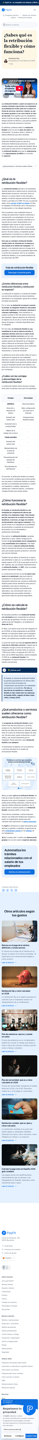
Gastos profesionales (9, 1331)
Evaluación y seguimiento (11, 1338)
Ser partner (6, 1309)
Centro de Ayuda (10, 1253)
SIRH (3, 1380)
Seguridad (5, 1352)
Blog (3, 1398)
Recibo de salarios (8, 1388)
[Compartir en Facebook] (7, 890)
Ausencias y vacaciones (10, 1324)
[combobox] (19, 24)
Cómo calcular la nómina (10, 1377)
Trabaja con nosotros (9, 1302)
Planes (4, 1345)
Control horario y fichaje (10, 1334)
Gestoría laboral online (10, 1384)
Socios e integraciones (10, 1341)
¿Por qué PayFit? (8, 1281)
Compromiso (6, 1292)
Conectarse (8, 1246)
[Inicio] (7, 9)
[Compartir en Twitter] (11, 890)
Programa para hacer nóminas (12, 1373)
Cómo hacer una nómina (10, 1370)
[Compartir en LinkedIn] (3, 890)
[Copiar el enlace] (16, 890)
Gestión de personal (9, 1327)
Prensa (4, 1299)
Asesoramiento (7, 1349)
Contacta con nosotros (12, 1249)
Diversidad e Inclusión (9, 1306)
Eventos (4, 1295)
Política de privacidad (11, 1429)
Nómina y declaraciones (10, 1320)
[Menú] (34, 9)
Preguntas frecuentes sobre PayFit (14, 1363)
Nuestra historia (7, 1284)
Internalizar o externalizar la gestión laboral (17, 1366)
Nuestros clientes (8, 1288)
